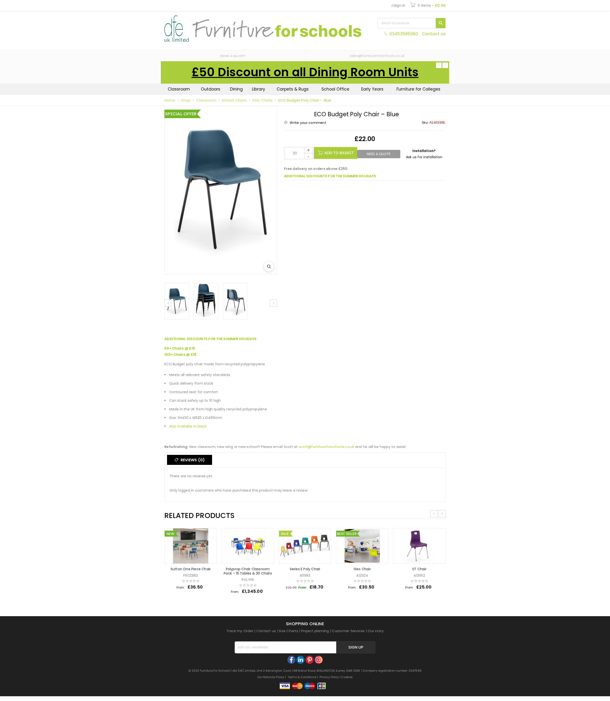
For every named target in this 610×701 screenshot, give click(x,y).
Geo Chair (362, 569)
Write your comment (308, 122)
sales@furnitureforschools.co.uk (377, 55)
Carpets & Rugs (293, 89)
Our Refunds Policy (271, 677)
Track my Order (240, 631)
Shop (185, 100)
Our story (376, 631)
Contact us (434, 34)
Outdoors (210, 89)
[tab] (189, 460)
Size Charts (288, 631)
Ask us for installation (424, 157)
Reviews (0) (192, 460)
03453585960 (403, 34)
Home (169, 100)
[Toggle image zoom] (269, 266)
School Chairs (234, 100)
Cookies (347, 677)
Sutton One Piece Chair (191, 569)
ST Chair (419, 569)
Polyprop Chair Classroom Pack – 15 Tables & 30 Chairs (248, 571)
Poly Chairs (263, 100)
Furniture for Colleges (418, 89)
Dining (236, 89)
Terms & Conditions (302, 677)
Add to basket (339, 153)
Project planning (315, 631)
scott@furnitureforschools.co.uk (326, 446)
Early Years (372, 89)
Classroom (179, 89)
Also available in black (188, 426)
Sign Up (355, 647)
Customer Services (348, 631)
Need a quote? (232, 55)
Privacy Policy (329, 677)
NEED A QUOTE (379, 154)
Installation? (424, 150)
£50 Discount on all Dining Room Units (305, 72)
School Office (335, 89)
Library (258, 89)
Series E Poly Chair (305, 569)
